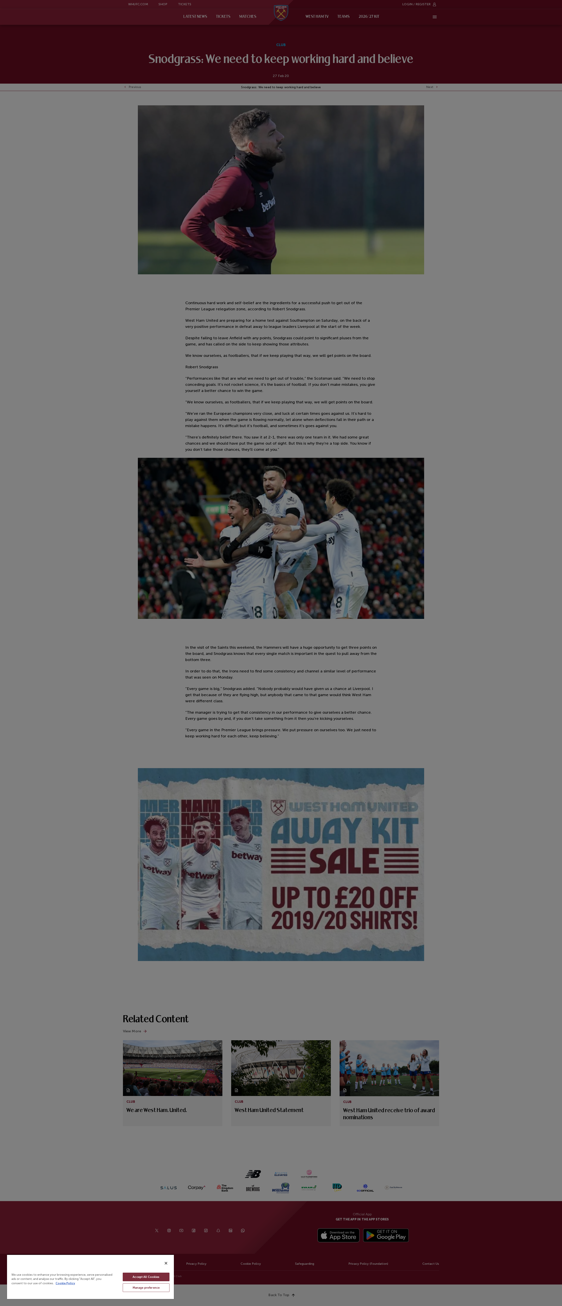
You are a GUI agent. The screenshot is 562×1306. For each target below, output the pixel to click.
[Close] (166, 1263)
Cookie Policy (65, 1283)
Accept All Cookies (146, 1277)
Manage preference (146, 1287)
